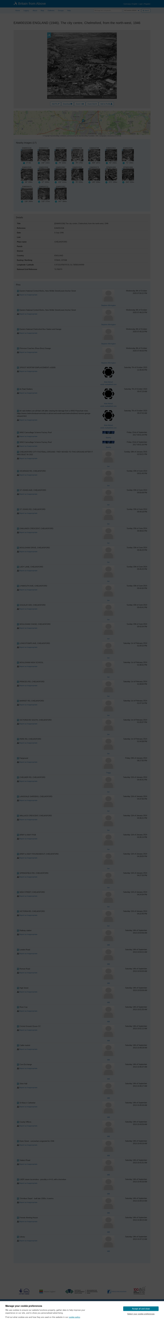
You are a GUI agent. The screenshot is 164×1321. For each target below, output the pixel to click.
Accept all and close (141, 1308)
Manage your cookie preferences (23, 1306)
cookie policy (74, 1317)
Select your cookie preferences (141, 1313)
